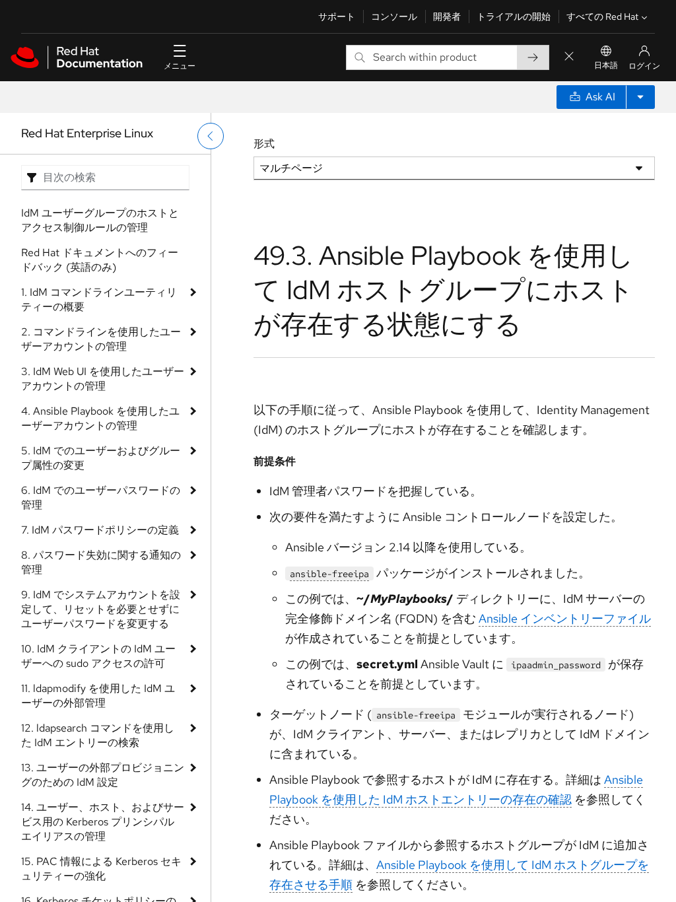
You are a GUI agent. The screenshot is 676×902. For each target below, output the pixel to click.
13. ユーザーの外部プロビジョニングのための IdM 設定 (102, 775)
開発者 (447, 16)
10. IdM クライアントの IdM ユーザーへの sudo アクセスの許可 (98, 656)
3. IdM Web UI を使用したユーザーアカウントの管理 (102, 378)
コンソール (394, 16)
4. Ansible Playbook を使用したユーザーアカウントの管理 (100, 418)
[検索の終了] (569, 57)
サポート (336, 16)
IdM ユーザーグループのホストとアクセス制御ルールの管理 (100, 220)
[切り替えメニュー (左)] (210, 136)
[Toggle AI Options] (640, 97)
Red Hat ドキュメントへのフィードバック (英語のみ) (99, 260)
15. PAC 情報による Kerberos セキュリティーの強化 (101, 868)
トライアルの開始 (514, 16)
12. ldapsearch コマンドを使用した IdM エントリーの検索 (97, 735)
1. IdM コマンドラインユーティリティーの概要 (99, 299)
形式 (264, 144)
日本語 (606, 65)
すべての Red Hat (602, 16)
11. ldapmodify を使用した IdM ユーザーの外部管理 (98, 695)
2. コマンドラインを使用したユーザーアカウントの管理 (101, 339)
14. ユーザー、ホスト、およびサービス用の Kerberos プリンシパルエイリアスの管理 (102, 821)
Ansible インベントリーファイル (565, 618)
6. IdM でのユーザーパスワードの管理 (100, 497)
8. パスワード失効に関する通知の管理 (101, 562)
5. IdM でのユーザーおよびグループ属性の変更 (100, 458)
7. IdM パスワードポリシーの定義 (100, 530)
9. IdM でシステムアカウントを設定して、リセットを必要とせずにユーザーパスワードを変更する (100, 609)
